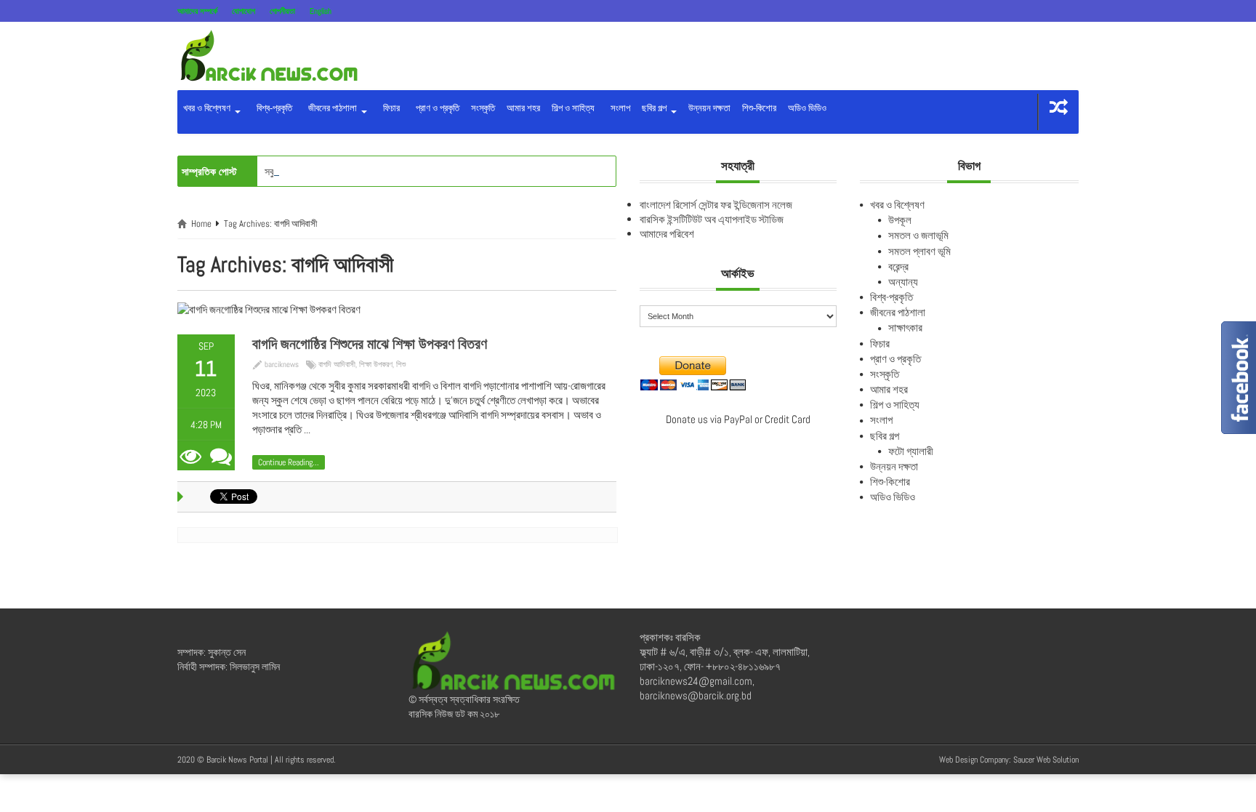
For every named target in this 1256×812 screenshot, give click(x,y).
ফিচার (389, 107)
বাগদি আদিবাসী (336, 364)
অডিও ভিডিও (807, 107)
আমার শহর (523, 107)
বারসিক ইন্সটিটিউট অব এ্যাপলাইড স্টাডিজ (712, 219)
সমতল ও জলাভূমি (918, 235)
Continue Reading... (288, 462)
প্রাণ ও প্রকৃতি (435, 107)
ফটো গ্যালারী (910, 451)
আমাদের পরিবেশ (667, 234)
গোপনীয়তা (282, 11)
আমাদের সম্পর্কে (197, 11)
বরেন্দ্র (898, 266)
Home (201, 223)
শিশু (401, 364)
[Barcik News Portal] (268, 55)
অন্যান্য (903, 282)
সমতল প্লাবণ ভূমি (919, 251)
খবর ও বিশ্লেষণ (208, 107)
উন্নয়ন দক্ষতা (709, 107)
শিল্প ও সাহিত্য (573, 107)
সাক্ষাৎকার (905, 327)
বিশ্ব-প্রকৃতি (272, 107)
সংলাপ (618, 107)
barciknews (282, 364)
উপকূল (899, 220)
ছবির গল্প (655, 107)
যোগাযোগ (243, 11)
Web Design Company (974, 759)
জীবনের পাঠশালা (331, 107)
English (320, 11)
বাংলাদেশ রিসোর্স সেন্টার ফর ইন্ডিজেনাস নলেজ (716, 205)
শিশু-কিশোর (759, 107)
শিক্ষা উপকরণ (375, 364)
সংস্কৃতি (483, 107)
